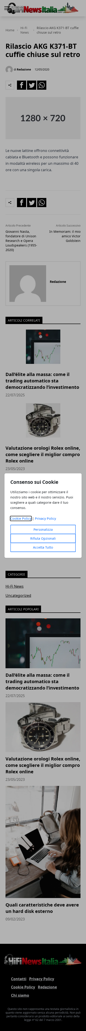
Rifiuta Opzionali (43, 538)
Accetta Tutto (43, 547)
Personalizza (43, 529)
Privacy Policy (45, 518)
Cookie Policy (20, 518)
